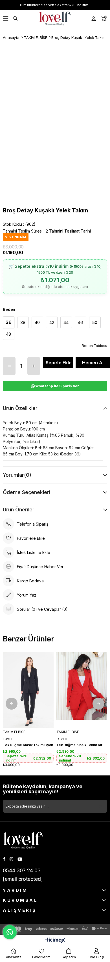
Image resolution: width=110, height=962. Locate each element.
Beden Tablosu (94, 346)
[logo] (23, 840)
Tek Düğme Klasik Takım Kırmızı (81, 745)
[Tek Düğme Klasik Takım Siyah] (28, 690)
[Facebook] (4, 859)
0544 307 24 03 (22, 870)
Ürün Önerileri (19, 510)
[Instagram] (11, 859)
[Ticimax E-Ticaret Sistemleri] (55, 941)
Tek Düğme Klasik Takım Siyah (28, 745)
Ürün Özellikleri (21, 408)
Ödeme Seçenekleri (26, 492)
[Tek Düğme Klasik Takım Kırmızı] (81, 690)
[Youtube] (19, 859)
